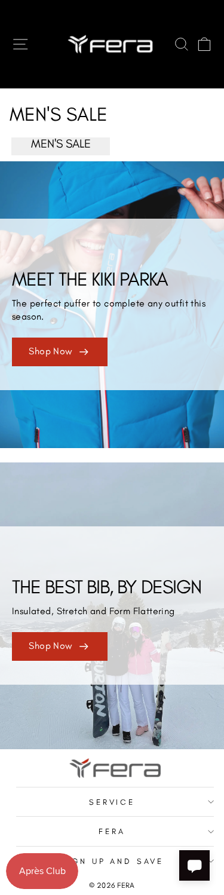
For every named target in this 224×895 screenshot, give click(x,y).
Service (112, 802)
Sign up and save (112, 861)
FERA (112, 831)
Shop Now (50, 351)
